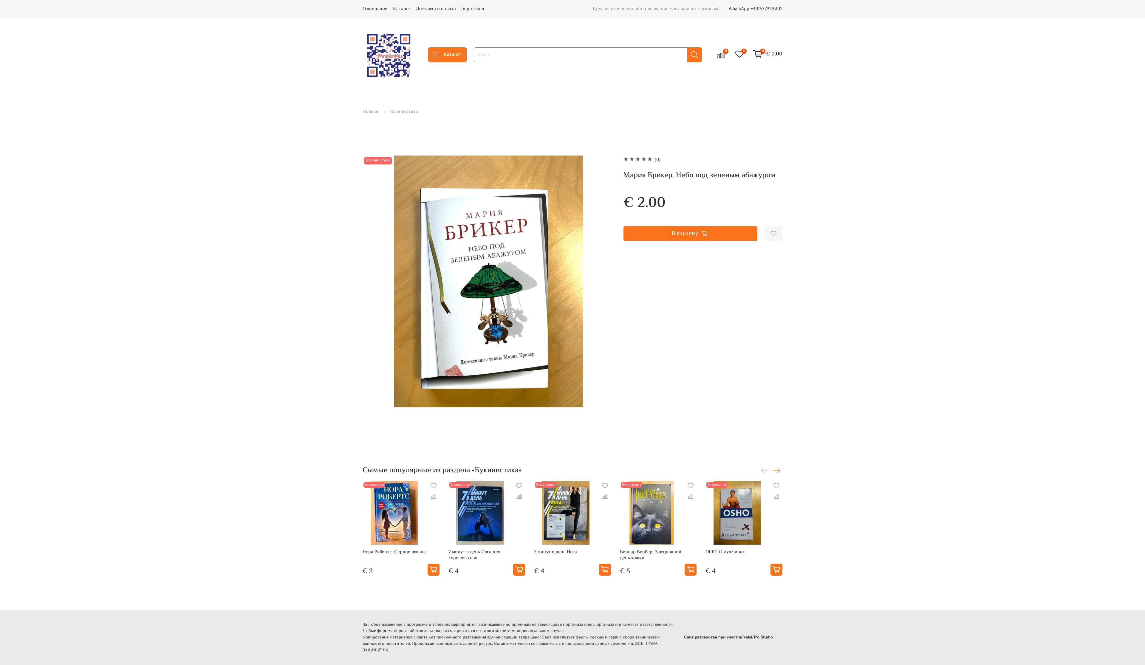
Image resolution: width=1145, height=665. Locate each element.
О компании (375, 9)
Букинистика (404, 112)
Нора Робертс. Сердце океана (394, 552)
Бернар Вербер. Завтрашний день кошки (650, 555)
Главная (371, 112)
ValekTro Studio (758, 637)
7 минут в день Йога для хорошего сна (474, 555)
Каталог (402, 9)
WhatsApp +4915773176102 (755, 9)
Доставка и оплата (436, 9)
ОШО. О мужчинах (725, 552)
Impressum (472, 9)
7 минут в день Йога (555, 552)
